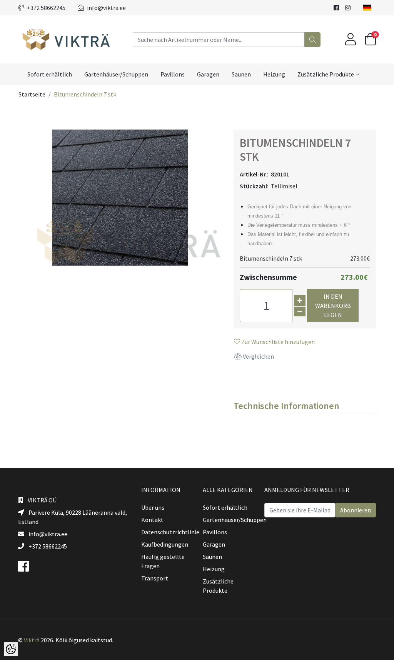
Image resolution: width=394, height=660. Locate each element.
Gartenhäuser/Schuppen (116, 74)
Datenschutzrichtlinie (170, 532)
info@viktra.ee (106, 8)
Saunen (241, 74)
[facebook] (336, 8)
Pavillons (172, 74)
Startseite (31, 94)
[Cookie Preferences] (11, 649)
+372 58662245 (46, 8)
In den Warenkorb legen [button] (333, 306)
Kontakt (152, 520)
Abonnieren (355, 510)
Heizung (274, 74)
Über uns (152, 507)
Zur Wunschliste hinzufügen (277, 342)
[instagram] (348, 8)
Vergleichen (258, 356)
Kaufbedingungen (164, 544)
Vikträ (32, 640)
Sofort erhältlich (49, 74)
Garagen (208, 74)
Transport (154, 578)
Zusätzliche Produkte (325, 74)
